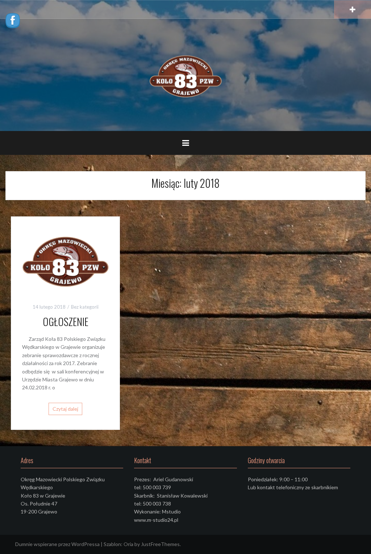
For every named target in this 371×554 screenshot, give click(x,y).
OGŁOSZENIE (65, 321)
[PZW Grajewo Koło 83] (185, 74)
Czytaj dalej (65, 409)
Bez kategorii (85, 307)
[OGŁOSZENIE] (65, 259)
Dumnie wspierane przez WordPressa (57, 544)
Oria (128, 544)
